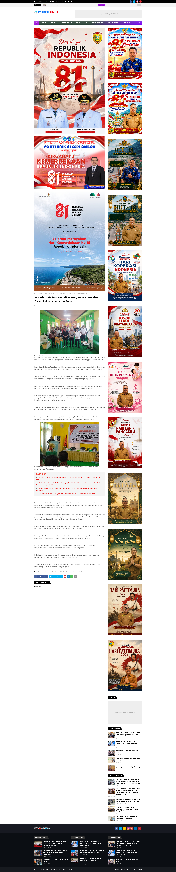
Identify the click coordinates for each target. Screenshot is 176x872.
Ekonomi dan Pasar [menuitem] (82, 23)
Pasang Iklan (116, 869)
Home (36, 1)
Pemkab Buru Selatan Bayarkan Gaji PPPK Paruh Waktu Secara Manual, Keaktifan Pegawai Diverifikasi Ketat (128, 734)
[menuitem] (36, 23)
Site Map (64, 1)
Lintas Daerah (63, 572)
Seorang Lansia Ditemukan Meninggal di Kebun (55, 860)
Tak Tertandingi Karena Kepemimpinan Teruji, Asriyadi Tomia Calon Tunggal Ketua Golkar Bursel (69, 478)
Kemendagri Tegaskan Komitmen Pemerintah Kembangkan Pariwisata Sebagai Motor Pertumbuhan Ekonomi (128, 809)
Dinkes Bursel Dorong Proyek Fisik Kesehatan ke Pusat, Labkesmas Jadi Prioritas (67, 494)
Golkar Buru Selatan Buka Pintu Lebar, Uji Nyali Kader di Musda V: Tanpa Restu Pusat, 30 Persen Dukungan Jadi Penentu (68, 484)
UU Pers (58, 1)
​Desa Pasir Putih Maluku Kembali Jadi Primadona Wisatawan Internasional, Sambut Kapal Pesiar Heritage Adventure (128, 781)
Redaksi (70, 1)
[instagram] (137, 1)
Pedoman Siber (43, 1)
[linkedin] (135, 828)
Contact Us (133, 869)
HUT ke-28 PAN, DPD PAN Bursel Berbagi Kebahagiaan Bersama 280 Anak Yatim (91, 851)
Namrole (75, 572)
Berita (45, 572)
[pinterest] (140, 1)
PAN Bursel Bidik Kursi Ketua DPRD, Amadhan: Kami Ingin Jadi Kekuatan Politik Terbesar (127, 743)
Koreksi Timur (47, 869)
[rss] (124, 828)
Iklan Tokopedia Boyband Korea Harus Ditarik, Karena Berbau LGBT (128, 759)
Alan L (71, 869)
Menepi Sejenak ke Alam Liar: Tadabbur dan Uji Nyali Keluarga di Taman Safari (128, 800)
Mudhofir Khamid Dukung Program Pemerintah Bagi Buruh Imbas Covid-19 (128, 767)
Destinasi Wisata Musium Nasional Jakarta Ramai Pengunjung (126, 817)
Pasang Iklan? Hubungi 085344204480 (108, 14)
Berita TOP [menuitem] (54, 23)
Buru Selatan (55, 572)
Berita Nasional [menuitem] (113, 23)
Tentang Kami (124, 869)
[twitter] (134, 1)
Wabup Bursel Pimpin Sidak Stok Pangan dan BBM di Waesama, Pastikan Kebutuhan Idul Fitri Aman (68, 489)
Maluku (70, 572)
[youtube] (131, 828)
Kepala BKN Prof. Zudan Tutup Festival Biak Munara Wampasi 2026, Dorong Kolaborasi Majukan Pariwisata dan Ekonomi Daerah (128, 791)
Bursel (49, 572)
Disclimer (51, 1)
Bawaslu (40, 572)
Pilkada (40, 293)
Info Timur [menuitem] (43, 23)
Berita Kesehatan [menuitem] (98, 23)
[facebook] (131, 1)
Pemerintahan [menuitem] (67, 23)
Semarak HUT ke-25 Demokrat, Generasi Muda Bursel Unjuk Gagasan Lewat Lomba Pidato (72, 5)
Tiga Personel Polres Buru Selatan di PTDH (127, 751)
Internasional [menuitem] (127, 23)
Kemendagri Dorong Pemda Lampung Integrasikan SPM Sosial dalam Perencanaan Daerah (54, 843)
